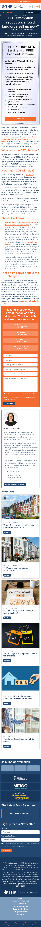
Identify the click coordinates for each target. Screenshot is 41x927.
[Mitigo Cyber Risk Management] (20, 786)
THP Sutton (20, 332)
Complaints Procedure (20, 906)
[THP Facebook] (20, 768)
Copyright (20, 914)
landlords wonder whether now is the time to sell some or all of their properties (20, 139)
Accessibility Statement (20, 901)
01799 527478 (21, 349)
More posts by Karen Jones (14, 484)
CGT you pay (30, 175)
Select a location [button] (30, 12)
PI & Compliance (20, 903)
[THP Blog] (33, 768)
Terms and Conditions (20, 909)
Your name (5, 828)
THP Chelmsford (20, 339)
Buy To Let (20, 33)
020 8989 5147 (21, 327)
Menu (37, 6)
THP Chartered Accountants (19, 813)
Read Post (7, 532)
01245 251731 (21, 341)
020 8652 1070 (21, 334)
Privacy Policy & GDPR (20, 912)
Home (5, 33)
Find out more (20, 119)
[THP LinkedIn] (7, 768)
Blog (12, 33)
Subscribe (6, 850)
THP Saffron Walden (20, 347)
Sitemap (20, 898)
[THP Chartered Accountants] (12, 6)
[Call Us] (31, 6)
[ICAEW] (20, 778)
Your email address (8, 836)
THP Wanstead (20, 325)
